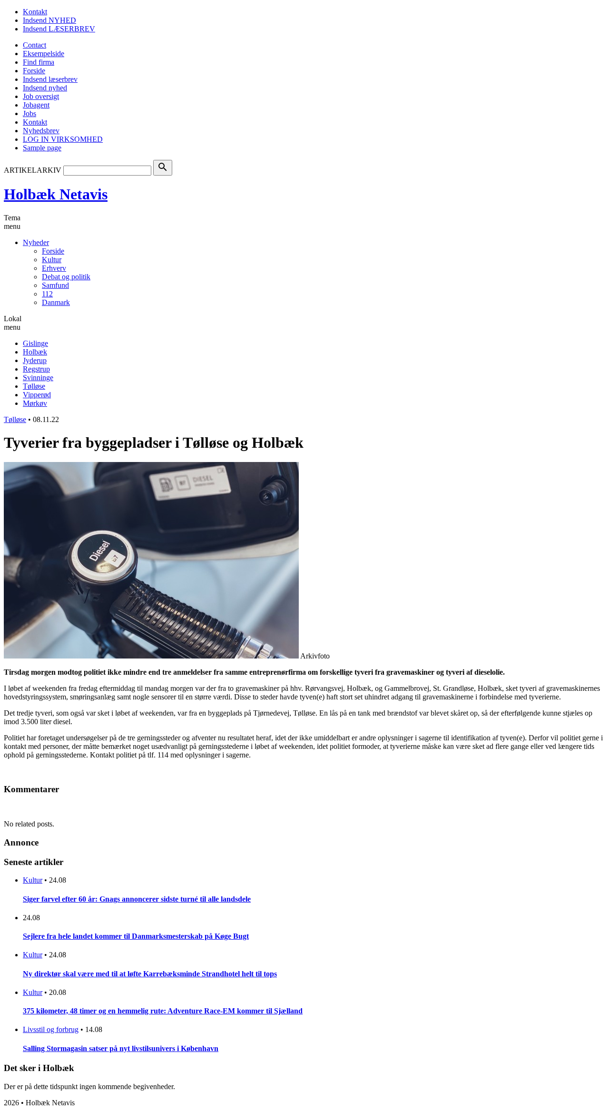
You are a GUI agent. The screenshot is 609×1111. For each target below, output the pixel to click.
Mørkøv (35, 403)
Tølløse (34, 386)
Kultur (51, 260)
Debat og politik (66, 277)
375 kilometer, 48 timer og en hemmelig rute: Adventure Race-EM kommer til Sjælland (163, 1011)
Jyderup (35, 360)
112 (47, 294)
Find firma (38, 62)
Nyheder (36, 242)
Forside (34, 71)
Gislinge (35, 343)
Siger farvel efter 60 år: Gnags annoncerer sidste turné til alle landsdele (137, 899)
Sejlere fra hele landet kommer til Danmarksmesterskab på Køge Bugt (136, 936)
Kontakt (35, 12)
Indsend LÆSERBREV (59, 29)
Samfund (55, 285)
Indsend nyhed (45, 88)
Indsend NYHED (49, 20)
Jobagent (36, 105)
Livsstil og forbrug (51, 1029)
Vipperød (37, 395)
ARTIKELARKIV (32, 170)
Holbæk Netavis (56, 194)
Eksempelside (43, 53)
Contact (34, 45)
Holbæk (35, 352)
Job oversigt (41, 96)
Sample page (42, 148)
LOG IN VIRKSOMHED (63, 139)
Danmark (56, 302)
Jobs (29, 113)
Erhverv (54, 268)
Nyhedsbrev (41, 131)
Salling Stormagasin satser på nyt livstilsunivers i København (120, 1048)
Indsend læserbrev (50, 79)
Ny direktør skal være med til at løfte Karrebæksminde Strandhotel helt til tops (150, 974)
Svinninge (38, 378)
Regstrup (36, 369)
